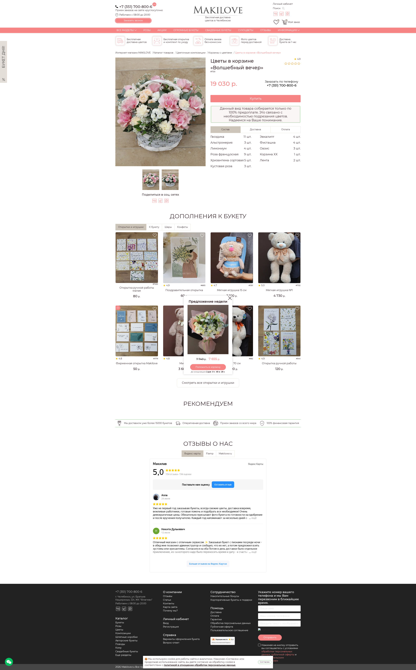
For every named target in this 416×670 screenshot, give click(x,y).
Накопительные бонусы (224, 596)
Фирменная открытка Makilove (137, 363)
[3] (292, 63)
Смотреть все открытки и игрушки (208, 383)
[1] (286, 63)
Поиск (276, 8)
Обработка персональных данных (230, 623)
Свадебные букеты (218, 30)
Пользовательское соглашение (229, 630)
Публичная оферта (221, 626)
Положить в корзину (208, 367)
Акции (162, 30)
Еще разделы (123, 655)
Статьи (167, 599)
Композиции (123, 633)
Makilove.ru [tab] (225, 453)
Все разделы (125, 30)
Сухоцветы (245, 30)
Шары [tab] (168, 227)
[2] (289, 63)
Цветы (119, 629)
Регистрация (171, 626)
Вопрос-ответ (171, 642)
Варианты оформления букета (181, 639)
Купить (255, 98)
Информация (287, 30)
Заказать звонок (133, 20)
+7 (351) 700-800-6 (135, 6)
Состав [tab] (225, 129)
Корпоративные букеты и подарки (231, 599)
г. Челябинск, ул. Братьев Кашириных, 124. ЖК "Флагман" (133, 598)
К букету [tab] (154, 227)
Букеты (119, 622)
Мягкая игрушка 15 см (232, 290)
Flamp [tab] (209, 453)
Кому (118, 647)
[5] (299, 63)
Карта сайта (170, 607)
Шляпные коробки (126, 637)
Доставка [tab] (255, 129)
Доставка (215, 612)
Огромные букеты (186, 30)
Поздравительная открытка (184, 290)
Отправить (269, 637)
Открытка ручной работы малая (136, 289)
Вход (166, 623)
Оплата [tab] (285, 129)
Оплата (214, 615)
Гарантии (216, 619)
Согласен (265, 662)
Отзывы (265, 30)
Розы (147, 30)
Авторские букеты (126, 640)
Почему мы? (170, 610)
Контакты (168, 603)
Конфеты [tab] (182, 227)
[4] (295, 63)
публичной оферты (282, 654)
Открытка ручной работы (279, 363)
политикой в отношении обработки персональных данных (199, 665)
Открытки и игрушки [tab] (131, 227)
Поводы (120, 644)
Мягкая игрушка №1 (279, 290)
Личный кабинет (283, 3)
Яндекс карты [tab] (192, 453)
